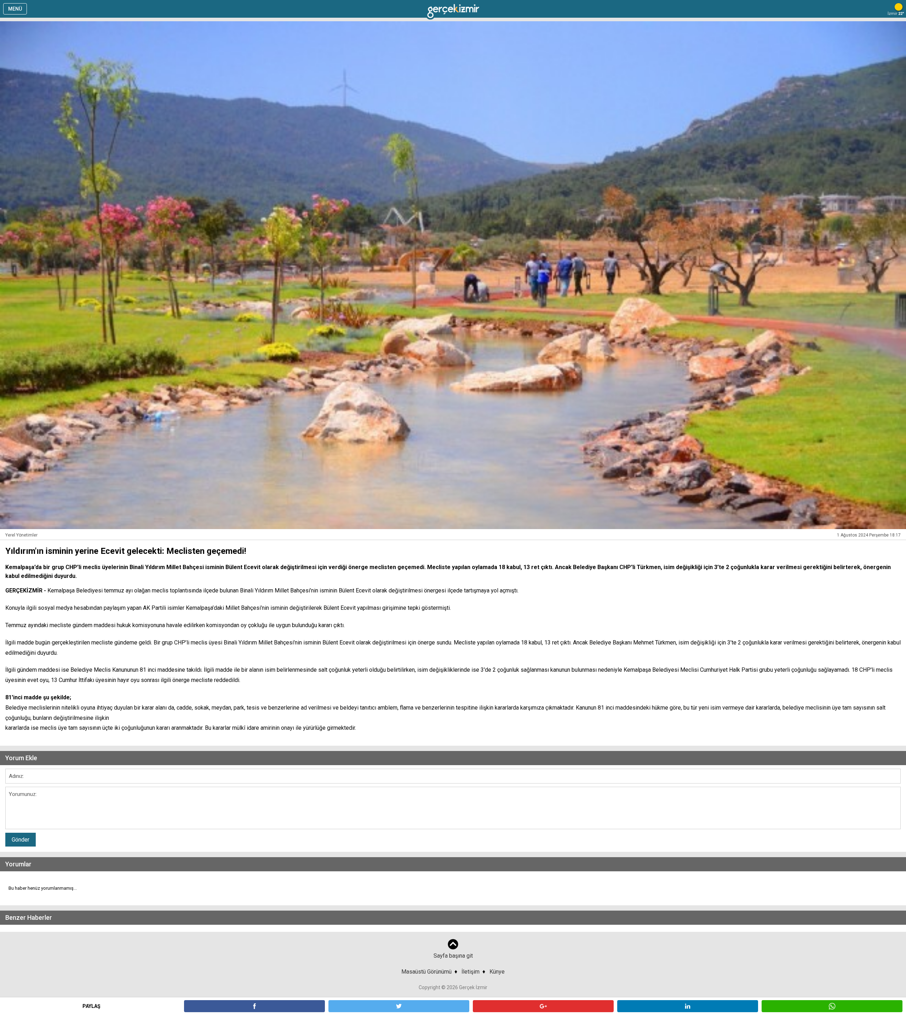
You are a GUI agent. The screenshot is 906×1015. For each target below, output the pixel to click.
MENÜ (15, 9)
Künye (497, 971)
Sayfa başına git (453, 955)
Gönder (20, 839)
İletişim (470, 971)
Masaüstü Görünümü (426, 971)
